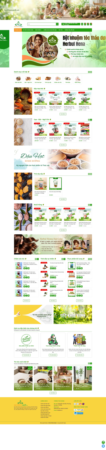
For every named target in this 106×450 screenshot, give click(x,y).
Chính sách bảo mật (45, 403)
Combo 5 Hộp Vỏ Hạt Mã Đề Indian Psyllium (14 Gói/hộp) (83, 291)
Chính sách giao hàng (45, 405)
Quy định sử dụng (44, 410)
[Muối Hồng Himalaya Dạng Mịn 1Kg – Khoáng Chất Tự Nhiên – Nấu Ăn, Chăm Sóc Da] (85, 214)
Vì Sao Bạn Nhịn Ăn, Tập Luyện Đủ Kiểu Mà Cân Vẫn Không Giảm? (42, 385)
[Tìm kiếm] (57, 24)
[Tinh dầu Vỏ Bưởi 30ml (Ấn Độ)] (45, 275)
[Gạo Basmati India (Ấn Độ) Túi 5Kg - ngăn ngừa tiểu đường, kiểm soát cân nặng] (41, 129)
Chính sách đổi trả (45, 407)
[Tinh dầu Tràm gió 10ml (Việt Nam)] (45, 293)
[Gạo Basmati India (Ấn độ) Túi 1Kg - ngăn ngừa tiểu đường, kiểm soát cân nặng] (55, 129)
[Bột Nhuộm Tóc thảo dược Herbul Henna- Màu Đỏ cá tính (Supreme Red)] (18, 265)
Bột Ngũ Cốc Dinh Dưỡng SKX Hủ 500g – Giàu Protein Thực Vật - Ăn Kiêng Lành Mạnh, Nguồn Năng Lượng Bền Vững (70, 138)
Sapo (64, 422)
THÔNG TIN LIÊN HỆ (69, 29)
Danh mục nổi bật (21, 72)
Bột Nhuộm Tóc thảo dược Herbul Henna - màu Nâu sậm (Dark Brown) (29, 282)
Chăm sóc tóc (19, 259)
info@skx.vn (59, 410)
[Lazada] (83, 403)
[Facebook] (78, 403)
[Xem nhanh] (26, 268)
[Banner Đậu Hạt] (53, 159)
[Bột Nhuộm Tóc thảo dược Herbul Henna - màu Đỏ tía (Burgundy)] (18, 293)
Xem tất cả (63, 114)
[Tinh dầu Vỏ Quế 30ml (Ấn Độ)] (45, 265)
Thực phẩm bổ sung (75, 259)
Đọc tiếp (18, 388)
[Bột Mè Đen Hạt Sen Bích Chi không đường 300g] (85, 129)
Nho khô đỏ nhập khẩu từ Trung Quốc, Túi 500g (40, 192)
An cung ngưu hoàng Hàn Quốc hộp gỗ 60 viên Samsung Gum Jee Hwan (83, 273)
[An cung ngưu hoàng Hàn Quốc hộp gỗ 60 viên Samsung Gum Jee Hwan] (71, 275)
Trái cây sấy (38, 174)
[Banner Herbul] (53, 244)
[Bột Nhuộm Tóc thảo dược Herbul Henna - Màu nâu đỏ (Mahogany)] (18, 275)
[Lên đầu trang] (103, 439)
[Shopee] (80, 403)
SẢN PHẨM (38, 29)
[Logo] (18, 24)
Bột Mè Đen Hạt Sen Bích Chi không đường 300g (84, 138)
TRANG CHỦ (18, 29)
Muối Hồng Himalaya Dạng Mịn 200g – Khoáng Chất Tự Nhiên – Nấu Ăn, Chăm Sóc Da (55, 223)
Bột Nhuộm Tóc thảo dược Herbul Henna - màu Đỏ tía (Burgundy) (29, 291)
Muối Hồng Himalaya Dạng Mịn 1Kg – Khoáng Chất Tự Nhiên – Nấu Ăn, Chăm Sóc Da (85, 223)
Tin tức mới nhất (20, 362)
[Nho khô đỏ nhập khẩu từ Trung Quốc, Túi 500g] (41, 184)
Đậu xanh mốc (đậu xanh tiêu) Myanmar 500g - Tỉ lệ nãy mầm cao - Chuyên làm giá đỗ (40, 107)
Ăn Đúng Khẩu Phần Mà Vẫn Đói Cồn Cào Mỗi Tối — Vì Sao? (22, 385)
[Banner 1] (33, 314)
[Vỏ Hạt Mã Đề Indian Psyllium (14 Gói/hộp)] (71, 284)
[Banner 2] (73, 314)
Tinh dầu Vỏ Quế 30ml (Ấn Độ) (56, 263)
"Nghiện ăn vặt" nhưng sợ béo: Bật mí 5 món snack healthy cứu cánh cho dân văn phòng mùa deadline (82, 385)
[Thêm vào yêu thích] (28, 268)
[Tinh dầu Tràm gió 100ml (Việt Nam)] (45, 284)
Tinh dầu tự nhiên (47, 259)
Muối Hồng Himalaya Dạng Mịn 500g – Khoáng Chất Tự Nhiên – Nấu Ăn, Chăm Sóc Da (40, 223)
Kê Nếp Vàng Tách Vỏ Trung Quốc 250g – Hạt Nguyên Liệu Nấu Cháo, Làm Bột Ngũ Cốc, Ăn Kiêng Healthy (70, 107)
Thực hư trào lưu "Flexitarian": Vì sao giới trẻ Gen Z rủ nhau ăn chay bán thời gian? (62, 385)
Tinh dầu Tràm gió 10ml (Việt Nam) (56, 291)
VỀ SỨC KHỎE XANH (28, 29)
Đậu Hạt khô (39, 89)
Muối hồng (38, 205)
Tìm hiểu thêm (26, 355)
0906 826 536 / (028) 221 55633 (61, 408)
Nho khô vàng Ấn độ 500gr (55, 191)
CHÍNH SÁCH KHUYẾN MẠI (50, 29)
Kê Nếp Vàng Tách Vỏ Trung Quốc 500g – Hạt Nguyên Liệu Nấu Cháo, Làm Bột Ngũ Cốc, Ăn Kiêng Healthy (85, 107)
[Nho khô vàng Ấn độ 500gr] (55, 184)
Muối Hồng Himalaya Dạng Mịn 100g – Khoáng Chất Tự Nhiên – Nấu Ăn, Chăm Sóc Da (70, 223)
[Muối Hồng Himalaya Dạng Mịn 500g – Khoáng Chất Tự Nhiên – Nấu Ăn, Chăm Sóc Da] (41, 214)
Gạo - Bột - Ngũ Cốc (42, 119)
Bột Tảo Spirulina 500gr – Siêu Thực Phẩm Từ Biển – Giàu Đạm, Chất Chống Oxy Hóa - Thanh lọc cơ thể (83, 263)
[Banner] (53, 9)
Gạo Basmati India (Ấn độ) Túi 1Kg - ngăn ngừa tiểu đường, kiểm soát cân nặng (55, 138)
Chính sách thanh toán (45, 409)
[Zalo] (75, 403)
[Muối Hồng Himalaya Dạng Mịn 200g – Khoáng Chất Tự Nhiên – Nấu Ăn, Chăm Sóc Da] (55, 214)
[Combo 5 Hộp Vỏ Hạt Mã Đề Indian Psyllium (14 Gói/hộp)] (71, 293)
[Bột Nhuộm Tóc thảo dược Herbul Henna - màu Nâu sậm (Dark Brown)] (18, 284)
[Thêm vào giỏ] (24, 268)
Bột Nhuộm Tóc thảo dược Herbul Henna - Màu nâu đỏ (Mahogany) (29, 273)
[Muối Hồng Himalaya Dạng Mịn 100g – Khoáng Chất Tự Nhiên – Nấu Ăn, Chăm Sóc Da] (70, 214)
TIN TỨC (61, 29)
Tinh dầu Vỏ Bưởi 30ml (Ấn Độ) (57, 272)
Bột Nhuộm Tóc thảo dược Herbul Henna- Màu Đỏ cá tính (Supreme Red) (30, 263)
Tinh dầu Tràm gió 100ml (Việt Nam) (56, 282)
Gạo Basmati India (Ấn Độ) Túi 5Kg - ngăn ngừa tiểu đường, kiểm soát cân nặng (41, 138)
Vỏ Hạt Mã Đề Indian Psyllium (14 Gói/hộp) (83, 282)
